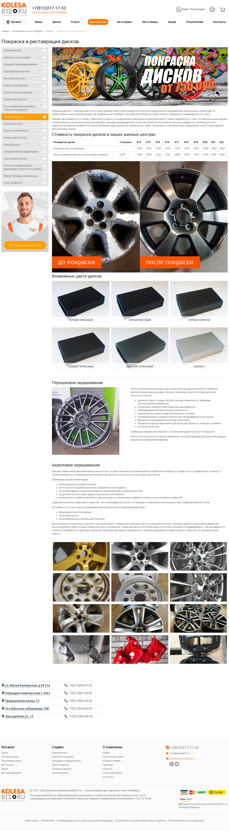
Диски (56, 22)
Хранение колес (12, 50)
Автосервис (124, 22)
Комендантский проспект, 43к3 (27, 693)
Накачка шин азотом (15, 158)
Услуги (75, 22)
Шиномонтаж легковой (17, 57)
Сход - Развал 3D (13, 183)
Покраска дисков (13, 116)
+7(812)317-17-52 (49, 8)
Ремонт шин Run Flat (15, 137)
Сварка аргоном (13, 123)
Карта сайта (32, 820)
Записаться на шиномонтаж (25, 245)
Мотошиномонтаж (14, 78)
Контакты (219, 22)
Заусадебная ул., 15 (19, 716)
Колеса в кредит (112, 760)
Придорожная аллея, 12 (22, 701)
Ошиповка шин (12, 144)
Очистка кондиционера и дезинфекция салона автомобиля (22, 167)
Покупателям (194, 22)
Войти (185, 9)
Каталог (16, 22)
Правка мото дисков (15, 99)
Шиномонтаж (98, 22)
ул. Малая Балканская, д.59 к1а (27, 685)
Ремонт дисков (60, 764)
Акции (172, 22)
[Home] (13, 9)
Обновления (47, 820)
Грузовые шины (10, 756)
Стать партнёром (112, 772)
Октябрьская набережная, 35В (27, 708)
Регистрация (197, 9)
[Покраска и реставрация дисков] (81, 556)
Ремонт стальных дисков (18, 92)
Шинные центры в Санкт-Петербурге (49, 12)
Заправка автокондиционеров (21, 151)
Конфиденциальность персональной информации (85, 820)
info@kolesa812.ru (180, 753)
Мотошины (7, 764)
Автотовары (150, 22)
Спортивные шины (11, 760)
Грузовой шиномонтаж (17, 71)
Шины (38, 22)
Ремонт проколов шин (16, 130)
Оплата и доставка (113, 756)
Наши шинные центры (182, 758)
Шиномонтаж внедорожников (21, 64)
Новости (107, 768)
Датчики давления (11, 772)
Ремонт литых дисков (16, 85)
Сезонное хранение (62, 756)
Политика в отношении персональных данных (140, 820)
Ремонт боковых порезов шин (20, 176)
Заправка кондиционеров (66, 760)
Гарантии (108, 764)
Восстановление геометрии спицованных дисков (19, 108)
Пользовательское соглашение (185, 820)
